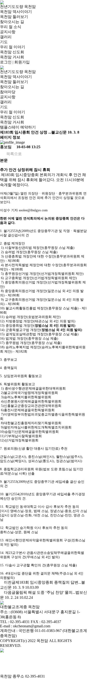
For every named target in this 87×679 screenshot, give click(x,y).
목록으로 (13, 154)
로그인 (6, 62)
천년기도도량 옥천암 (18, 7)
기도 (4, 42)
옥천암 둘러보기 (14, 17)
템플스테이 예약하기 (18, 127)
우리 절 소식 (10, 27)
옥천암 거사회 (12, 57)
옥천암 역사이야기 (16, 12)
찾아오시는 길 (12, 22)
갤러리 (6, 37)
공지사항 (7, 32)
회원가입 (22, 62)
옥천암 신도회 (12, 52)
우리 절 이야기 (12, 47)
